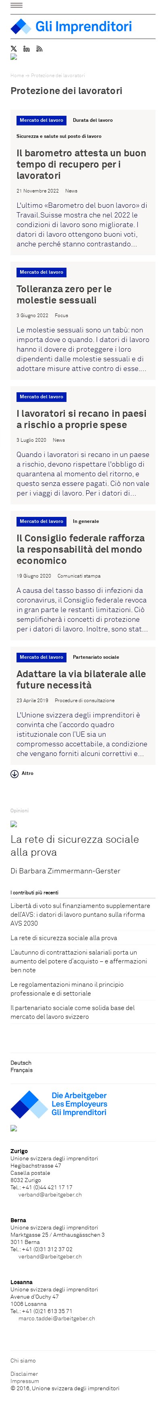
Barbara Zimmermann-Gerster (69, 871)
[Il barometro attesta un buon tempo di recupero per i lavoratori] (83, 182)
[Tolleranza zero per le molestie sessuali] (83, 321)
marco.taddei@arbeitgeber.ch (57, 1319)
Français (21, 1070)
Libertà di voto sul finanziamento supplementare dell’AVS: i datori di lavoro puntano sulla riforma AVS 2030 (80, 915)
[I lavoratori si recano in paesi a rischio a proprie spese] (83, 445)
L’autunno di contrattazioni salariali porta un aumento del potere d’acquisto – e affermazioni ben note (78, 961)
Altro (27, 773)
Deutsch (20, 1063)
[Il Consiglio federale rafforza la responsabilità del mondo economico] (83, 575)
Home (17, 76)
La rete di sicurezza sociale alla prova (74, 846)
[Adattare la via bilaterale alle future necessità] (83, 706)
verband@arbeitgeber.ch (50, 1195)
